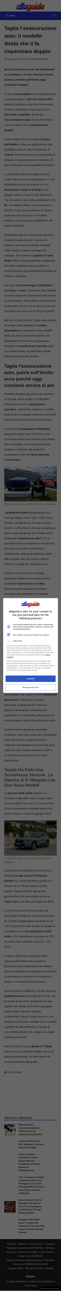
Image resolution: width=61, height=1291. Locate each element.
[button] (30, 641)
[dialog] (30, 645)
